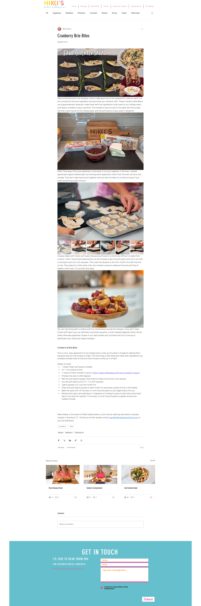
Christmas (81, 13)
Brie (71, 427)
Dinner (114, 13)
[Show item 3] (93, 248)
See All (152, 461)
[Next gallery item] (140, 211)
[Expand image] (100, 211)
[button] (152, 13)
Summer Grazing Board (94, 488)
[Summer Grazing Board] (100, 474)
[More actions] (142, 29)
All (47, 13)
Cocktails (93, 13)
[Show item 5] (123, 248)
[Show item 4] (108, 248)
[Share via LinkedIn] (70, 440)
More (133, 13)
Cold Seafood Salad (130, 488)
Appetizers (57, 13)
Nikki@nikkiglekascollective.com (68, 568)
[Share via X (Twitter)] (64, 440)
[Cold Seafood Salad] (138, 474)
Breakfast (69, 13)
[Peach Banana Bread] (63, 474)
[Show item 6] (137, 248)
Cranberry (62, 427)
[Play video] (100, 72)
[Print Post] (81, 440)
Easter (124, 13)
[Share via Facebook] (58, 440)
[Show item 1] (64, 248)
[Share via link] (76, 440)
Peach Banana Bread (56, 488)
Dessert (104, 13)
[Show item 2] (79, 248)
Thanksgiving (79, 432)
